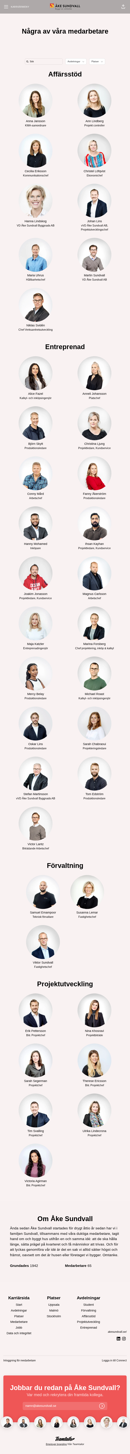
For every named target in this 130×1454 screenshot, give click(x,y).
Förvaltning (65, 865)
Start (19, 1304)
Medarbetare (19, 1322)
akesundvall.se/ (117, 1331)
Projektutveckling (65, 984)
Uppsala (53, 1304)
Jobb (19, 1327)
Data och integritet (19, 1333)
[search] (44, 61)
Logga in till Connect (114, 1360)
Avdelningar (19, 1310)
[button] (123, 7)
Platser (19, 1316)
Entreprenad (65, 346)
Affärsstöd (65, 74)
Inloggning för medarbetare (19, 1360)
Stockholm (54, 1316)
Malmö (53, 1310)
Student (88, 1304)
